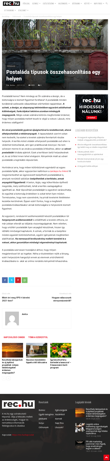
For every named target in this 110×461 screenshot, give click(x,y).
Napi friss (98, 3)
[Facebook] (5, 280)
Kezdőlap (6, 16)
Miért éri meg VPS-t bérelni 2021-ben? (16, 299)
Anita (12, 85)
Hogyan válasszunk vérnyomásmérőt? (61, 299)
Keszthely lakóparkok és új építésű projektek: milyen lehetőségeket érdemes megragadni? (97, 412)
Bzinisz (35, 3)
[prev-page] (4, 378)
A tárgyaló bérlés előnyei (87, 166)
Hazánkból (63, 3)
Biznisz (42, 410)
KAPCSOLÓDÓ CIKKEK (14, 337)
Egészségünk (48, 3)
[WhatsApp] (25, 280)
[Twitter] (11, 280)
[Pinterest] (18, 280)
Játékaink (76, 3)
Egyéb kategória (46, 414)
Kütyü (87, 3)
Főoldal (26, 3)
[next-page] (8, 378)
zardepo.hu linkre (59, 171)
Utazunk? (22, 10)
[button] (106, 3)
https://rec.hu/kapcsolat (23, 434)
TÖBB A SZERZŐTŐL (38, 337)
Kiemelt (58, 418)
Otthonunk (9, 10)
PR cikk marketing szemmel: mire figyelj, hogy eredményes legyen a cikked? (96, 445)
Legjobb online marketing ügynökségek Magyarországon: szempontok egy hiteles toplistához (97, 429)
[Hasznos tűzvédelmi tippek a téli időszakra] (36, 350)
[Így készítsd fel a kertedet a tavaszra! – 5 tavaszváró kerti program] (60, 350)
